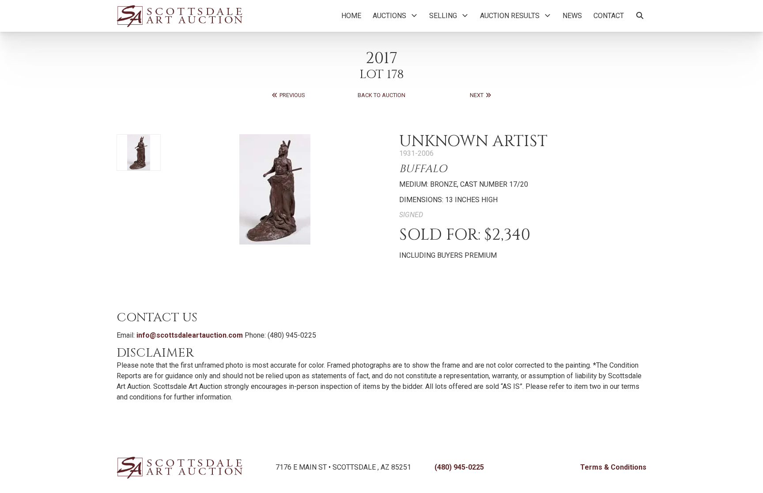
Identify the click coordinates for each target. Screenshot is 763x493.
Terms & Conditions (613, 467)
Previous (291, 95)
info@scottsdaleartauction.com (189, 335)
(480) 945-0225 (459, 467)
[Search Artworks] (640, 15)
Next (477, 95)
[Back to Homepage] (179, 16)
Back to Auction (381, 95)
